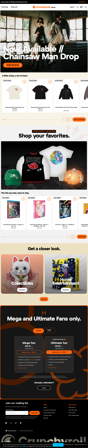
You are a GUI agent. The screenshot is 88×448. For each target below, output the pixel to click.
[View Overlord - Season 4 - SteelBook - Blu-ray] (65, 209)
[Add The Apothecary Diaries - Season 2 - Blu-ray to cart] (23, 199)
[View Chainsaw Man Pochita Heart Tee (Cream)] (14, 92)
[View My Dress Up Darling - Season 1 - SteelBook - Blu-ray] (39, 209)
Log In (72, 7)
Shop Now (82, 237)
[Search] (77, 7)
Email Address (9, 410)
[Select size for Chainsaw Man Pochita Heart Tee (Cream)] (24, 82)
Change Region (12, 430)
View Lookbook (79, 119)
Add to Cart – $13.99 (29, 352)
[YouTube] (21, 423)
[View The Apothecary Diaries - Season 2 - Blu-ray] (13, 209)
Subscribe (34, 413)
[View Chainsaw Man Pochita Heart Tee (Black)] (40, 92)
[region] (45, 96)
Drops (45, 407)
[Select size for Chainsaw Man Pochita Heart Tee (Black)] (50, 82)
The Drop (4, 7)
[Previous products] (64, 119)
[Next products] (68, 119)
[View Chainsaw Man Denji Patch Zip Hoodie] (66, 92)
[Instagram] (16, 423)
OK (58, 445)
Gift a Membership (74, 415)
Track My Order (73, 410)
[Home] (44, 7)
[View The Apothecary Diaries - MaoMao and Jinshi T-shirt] (61, 155)
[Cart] (85, 7)
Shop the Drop (13, 65)
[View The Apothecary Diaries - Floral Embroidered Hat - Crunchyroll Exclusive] (14, 175)
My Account (72, 412)
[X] (11, 423)
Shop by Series (48, 415)
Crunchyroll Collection (50, 410)
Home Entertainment (49, 412)
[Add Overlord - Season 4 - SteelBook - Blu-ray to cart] (75, 199)
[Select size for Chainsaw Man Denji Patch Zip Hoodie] (76, 82)
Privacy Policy (22, 446)
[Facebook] (6, 423)
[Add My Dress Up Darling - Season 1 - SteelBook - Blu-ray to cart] (49, 199)
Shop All (14, 7)
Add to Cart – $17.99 (59, 352)
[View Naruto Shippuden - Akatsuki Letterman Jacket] (40, 169)
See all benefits (22, 368)
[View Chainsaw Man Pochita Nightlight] (69, 175)
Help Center (72, 407)
